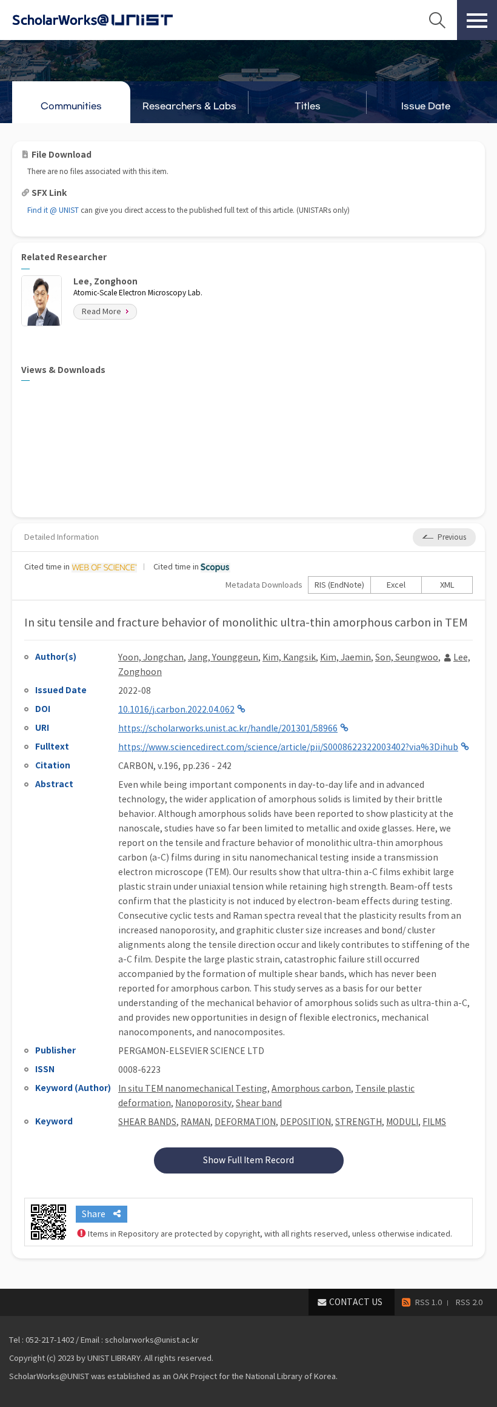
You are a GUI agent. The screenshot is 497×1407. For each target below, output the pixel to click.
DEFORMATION (245, 1122)
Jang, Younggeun (223, 657)
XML (447, 585)
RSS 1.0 (428, 1302)
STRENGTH (358, 1122)
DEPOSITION (305, 1122)
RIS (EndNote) (339, 585)
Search (437, 20)
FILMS (434, 1122)
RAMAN (195, 1122)
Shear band (259, 1103)
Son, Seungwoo (406, 657)
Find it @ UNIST (53, 210)
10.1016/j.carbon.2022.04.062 (176, 709)
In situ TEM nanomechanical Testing (192, 1088)
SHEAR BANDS (147, 1122)
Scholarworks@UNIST (112, 20)
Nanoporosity (203, 1103)
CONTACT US (355, 1302)
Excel (396, 585)
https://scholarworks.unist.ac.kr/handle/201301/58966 (228, 728)
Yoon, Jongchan (151, 657)
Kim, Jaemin (345, 657)
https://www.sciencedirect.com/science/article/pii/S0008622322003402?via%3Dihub (288, 747)
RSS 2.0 (469, 1302)
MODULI (402, 1122)
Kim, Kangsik (289, 657)
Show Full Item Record (248, 1160)
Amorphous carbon (311, 1088)
